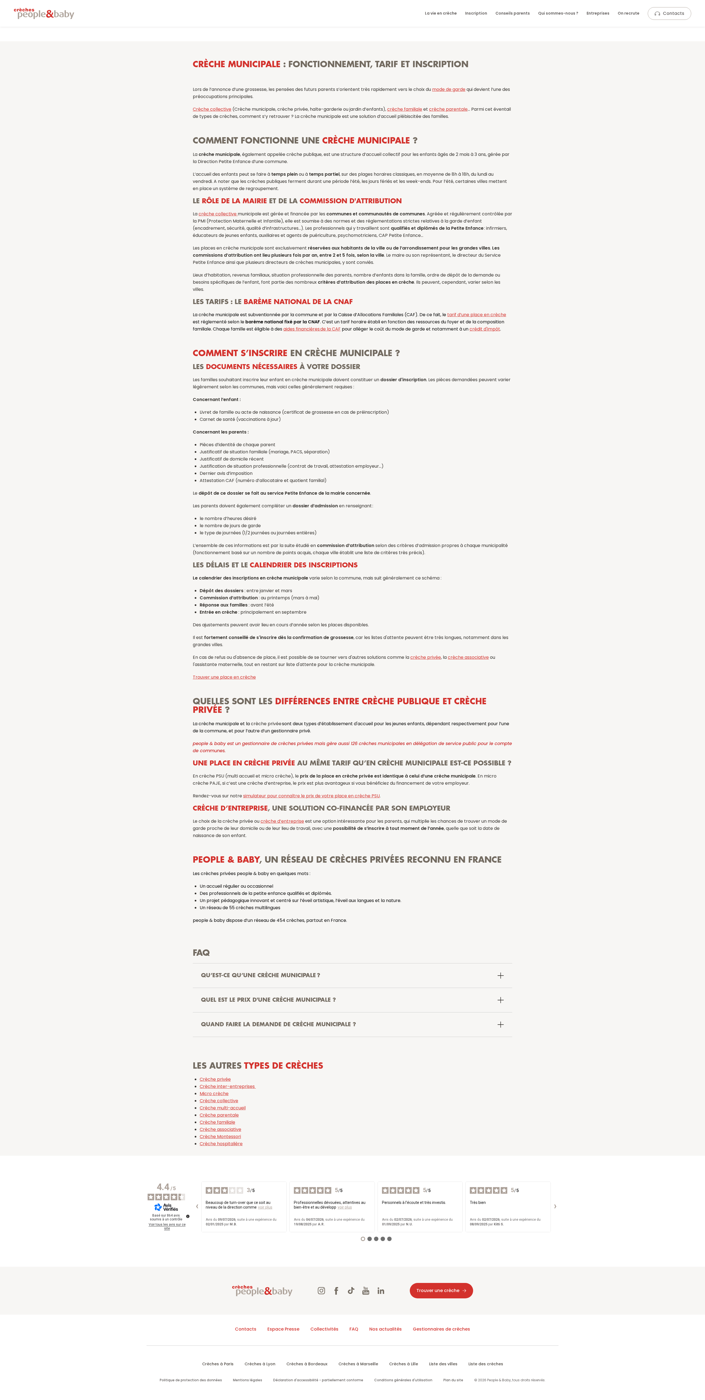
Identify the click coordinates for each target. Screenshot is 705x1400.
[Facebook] (336, 1291)
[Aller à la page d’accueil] (44, 13)
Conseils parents (512, 13)
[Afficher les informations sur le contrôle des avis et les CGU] (188, 1216)
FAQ (353, 1329)
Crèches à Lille (403, 1364)
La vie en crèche (441, 13)
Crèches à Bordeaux (306, 1364)
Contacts (673, 13)
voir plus (265, 1207)
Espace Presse (283, 1329)
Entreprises (598, 13)
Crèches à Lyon (260, 1364)
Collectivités (324, 1329)
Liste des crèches (485, 1364)
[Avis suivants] (555, 1207)
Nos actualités (385, 1329)
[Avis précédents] (197, 1207)
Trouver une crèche (437, 1290)
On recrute (628, 13)
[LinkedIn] (381, 1291)
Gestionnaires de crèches (441, 1329)
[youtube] (366, 1291)
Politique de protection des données (191, 1380)
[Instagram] (321, 1291)
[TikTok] (351, 1291)
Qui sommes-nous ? (558, 13)
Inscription (476, 13)
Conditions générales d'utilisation (403, 1380)
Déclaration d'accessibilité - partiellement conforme (318, 1380)
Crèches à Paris (218, 1364)
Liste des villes (443, 1364)
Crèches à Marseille (358, 1364)
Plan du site (453, 1380)
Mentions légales (247, 1380)
